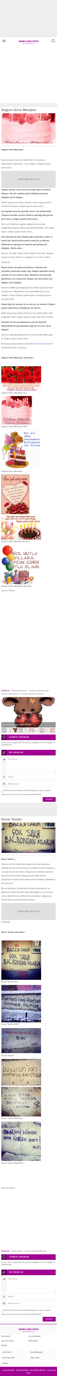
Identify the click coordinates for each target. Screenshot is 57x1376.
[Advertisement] (22, 18)
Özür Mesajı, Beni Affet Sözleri (17, 724)
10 (52, 730)
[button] (4, 730)
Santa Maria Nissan (38, 1370)
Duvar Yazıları (17, 1251)
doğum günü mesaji (19, 691)
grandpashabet (8, 1370)
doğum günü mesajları (39, 691)
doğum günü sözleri (10, 694)
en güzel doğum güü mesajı (32, 694)
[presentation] (4, 709)
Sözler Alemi (44, 343)
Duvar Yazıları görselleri (35, 1251)
